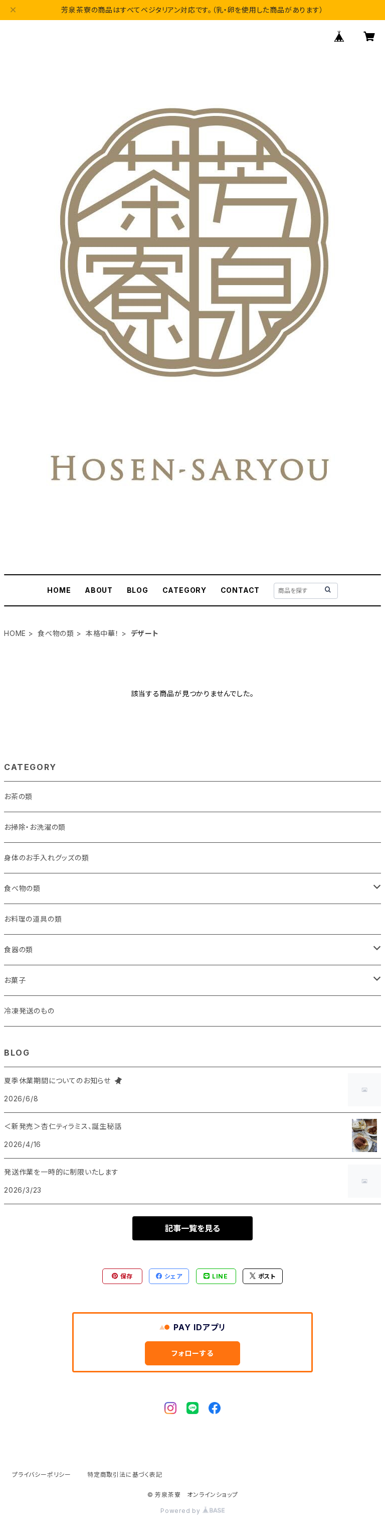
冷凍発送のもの (29, 1010)
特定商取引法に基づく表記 (124, 1474)
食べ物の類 (56, 633)
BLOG (137, 590)
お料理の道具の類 (33, 919)
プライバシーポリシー (41, 1474)
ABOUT (99, 590)
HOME (59, 590)
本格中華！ (102, 633)
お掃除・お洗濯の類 (35, 827)
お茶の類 (18, 796)
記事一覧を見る (192, 1228)
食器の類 (18, 949)
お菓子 (15, 980)
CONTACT (240, 590)
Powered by (181, 1510)
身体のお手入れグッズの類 (46, 857)
